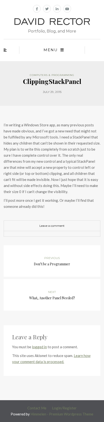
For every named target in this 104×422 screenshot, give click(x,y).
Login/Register (64, 408)
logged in (39, 347)
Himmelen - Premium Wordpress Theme (61, 414)
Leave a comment (52, 225)
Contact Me (36, 408)
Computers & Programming (52, 75)
